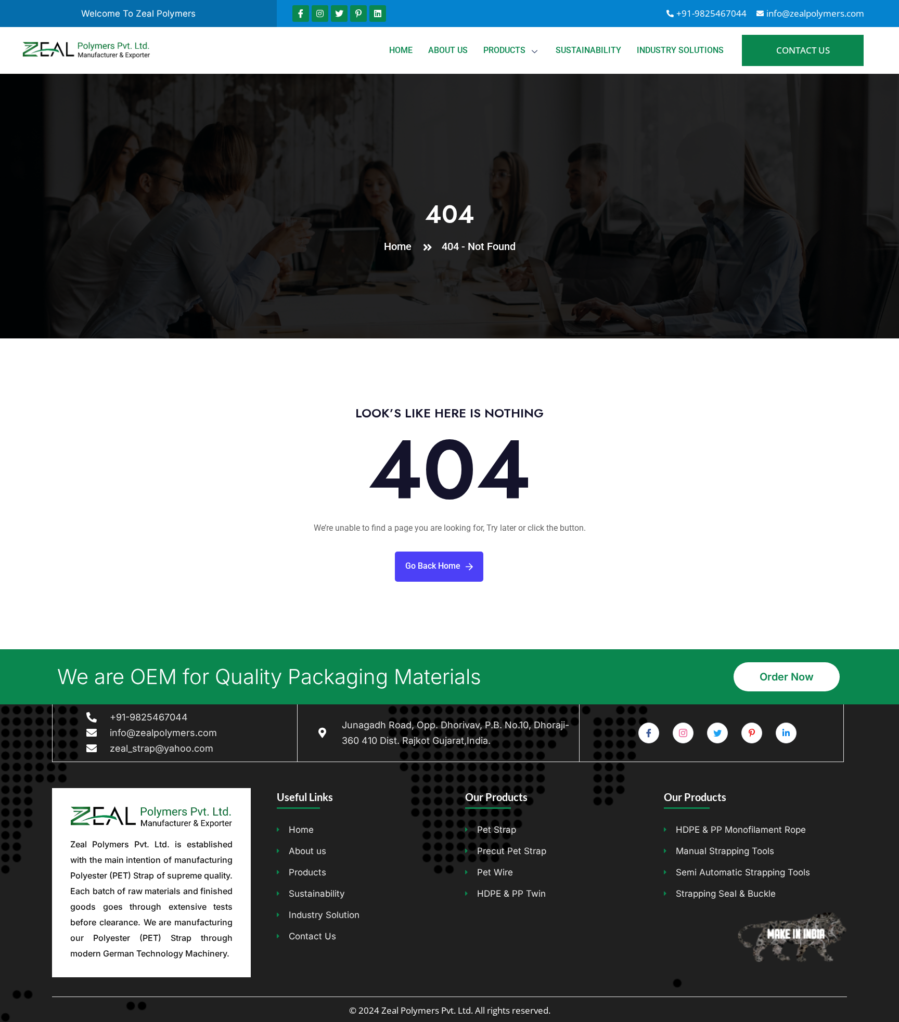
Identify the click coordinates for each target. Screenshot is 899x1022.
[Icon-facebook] (300, 13)
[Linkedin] (377, 13)
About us (448, 50)
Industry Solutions (680, 50)
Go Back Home (432, 566)
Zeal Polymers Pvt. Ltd (426, 1010)
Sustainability (588, 50)
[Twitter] (339, 13)
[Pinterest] (751, 733)
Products (504, 50)
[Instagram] (320, 13)
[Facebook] (648, 733)
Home (401, 50)
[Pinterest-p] (358, 13)
